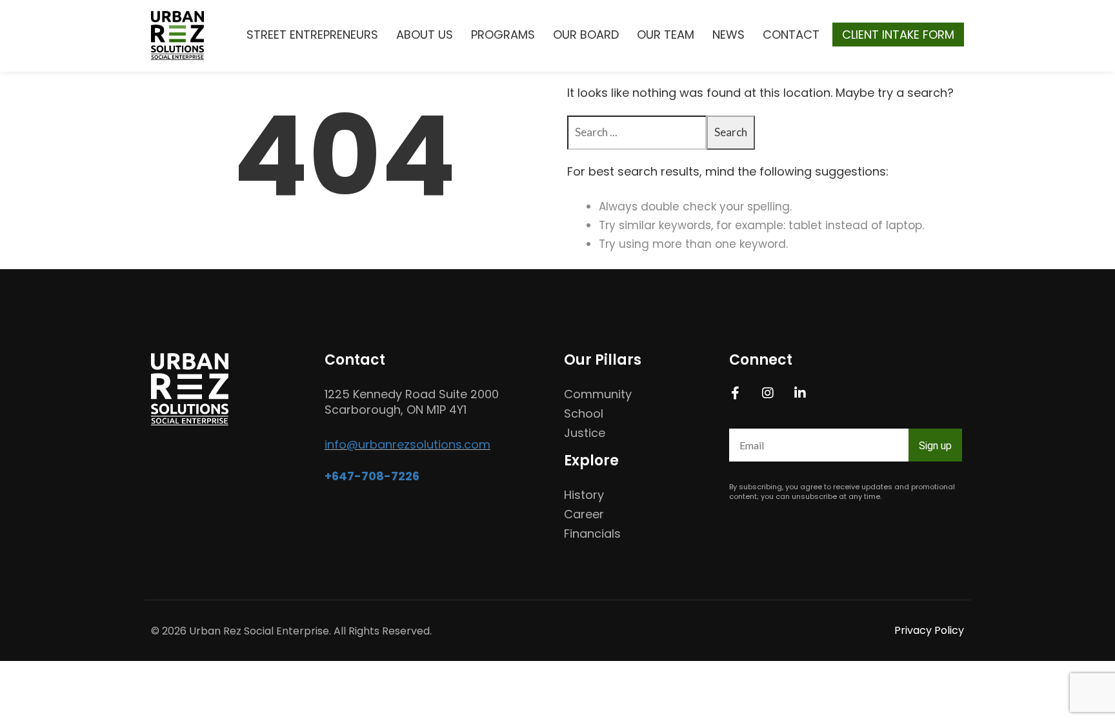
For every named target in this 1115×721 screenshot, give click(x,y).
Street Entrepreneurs (312, 34)
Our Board (586, 34)
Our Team (665, 34)
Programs (503, 34)
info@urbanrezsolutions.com (407, 444)
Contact (791, 34)
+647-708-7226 (372, 476)
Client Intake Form (898, 34)
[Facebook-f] (735, 393)
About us (424, 34)
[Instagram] (767, 393)
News (728, 34)
